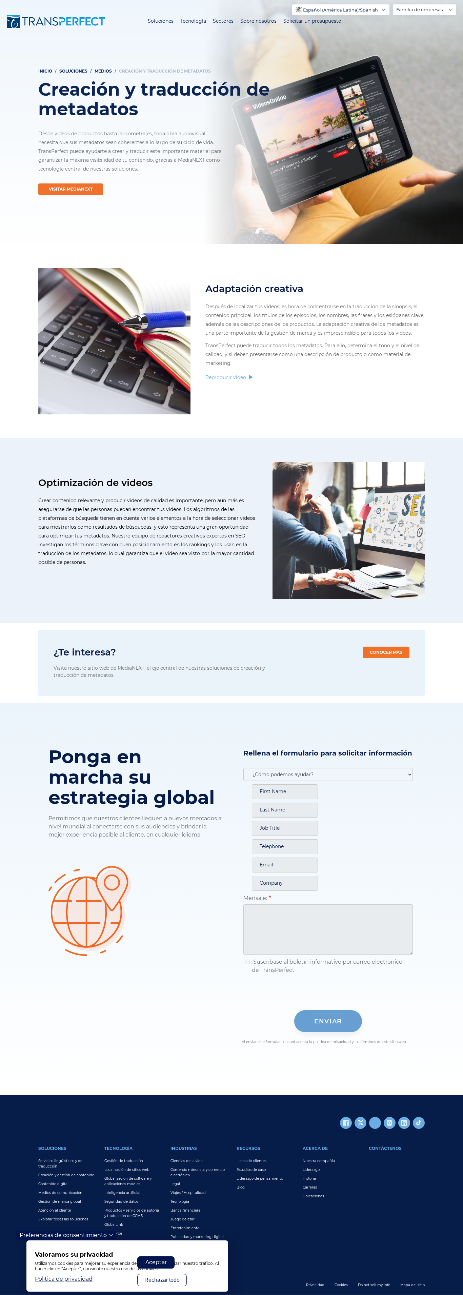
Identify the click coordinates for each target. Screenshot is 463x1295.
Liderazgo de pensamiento (260, 1178)
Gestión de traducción (123, 1161)
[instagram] (390, 1123)
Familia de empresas (419, 9)
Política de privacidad (64, 1279)
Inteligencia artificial (122, 1193)
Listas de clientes (251, 1161)
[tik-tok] (419, 1123)
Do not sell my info (374, 1285)
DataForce (113, 1233)
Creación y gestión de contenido (66, 1175)
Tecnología (193, 21)
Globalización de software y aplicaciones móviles (128, 1181)
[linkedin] (404, 1123)
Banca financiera (185, 1210)
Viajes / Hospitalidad (188, 1193)
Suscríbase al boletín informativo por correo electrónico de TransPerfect (327, 966)
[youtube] (375, 1123)
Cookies (341, 1285)
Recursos (248, 1148)
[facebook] (346, 1123)
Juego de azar (182, 1219)
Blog (241, 1187)
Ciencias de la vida (186, 1161)
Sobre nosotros (258, 21)
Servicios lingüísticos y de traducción (60, 1164)
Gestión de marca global (59, 1201)
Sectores (223, 21)
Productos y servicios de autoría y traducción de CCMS (131, 1213)
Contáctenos (385, 1148)
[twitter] (360, 1123)
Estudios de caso (251, 1170)
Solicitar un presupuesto (312, 21)
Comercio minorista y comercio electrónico (197, 1172)
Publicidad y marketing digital (197, 1237)
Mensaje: (255, 898)
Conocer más (386, 652)
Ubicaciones (313, 1196)
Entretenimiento (184, 1228)
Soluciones (161, 21)
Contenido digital (53, 1184)
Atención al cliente (54, 1210)
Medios (103, 71)
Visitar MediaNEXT (71, 189)
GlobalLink (113, 1224)
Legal (175, 1184)
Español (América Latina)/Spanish (340, 10)
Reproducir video (226, 377)
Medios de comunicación (60, 1193)
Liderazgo (311, 1170)
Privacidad (315, 1285)
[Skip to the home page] (56, 21)
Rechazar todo (162, 1280)
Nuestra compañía (319, 1161)
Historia (309, 1178)
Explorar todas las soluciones (63, 1219)
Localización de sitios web (126, 1170)
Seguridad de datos (121, 1201)
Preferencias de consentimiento (63, 1235)
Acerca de (315, 1148)
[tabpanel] (231, 122)
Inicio (45, 71)
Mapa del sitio (412, 1285)
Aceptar (156, 1262)
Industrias (183, 1148)
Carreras (310, 1187)
